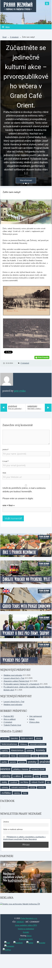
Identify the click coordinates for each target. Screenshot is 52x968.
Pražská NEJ (9, 716)
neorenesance (24, 756)
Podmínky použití (26, 939)
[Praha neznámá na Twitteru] (30, 943)
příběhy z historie (20, 769)
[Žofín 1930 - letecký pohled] (26, 333)
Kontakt (26, 932)
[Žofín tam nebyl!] (25, 211)
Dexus (29, 936)
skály (37, 776)
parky (4, 762)
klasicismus (17, 750)
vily (48, 782)
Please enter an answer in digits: (18, 498)
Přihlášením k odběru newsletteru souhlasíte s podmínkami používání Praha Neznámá (24, 838)
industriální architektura (37, 744)
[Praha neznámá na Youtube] (41, 943)
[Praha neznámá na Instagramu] (9, 946)
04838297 (20, 922)
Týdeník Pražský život (12, 725)
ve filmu (24, 782)
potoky (32, 761)
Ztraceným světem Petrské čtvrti (16, 681)
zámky (17, 793)
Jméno (6, 822)
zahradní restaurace (19, 787)
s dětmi (17, 776)
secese (28, 776)
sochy (44, 776)
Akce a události (10, 719)
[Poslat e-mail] (7, 943)
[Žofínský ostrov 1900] (26, 300)
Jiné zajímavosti (35, 716)
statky (4, 782)
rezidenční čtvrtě (37, 769)
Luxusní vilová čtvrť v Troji (14, 678)
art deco (4, 739)
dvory (38, 738)
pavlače (13, 762)
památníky (43, 756)
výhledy (5, 787)
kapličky (5, 751)
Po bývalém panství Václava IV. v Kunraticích (21, 684)
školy (25, 793)
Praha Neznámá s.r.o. (29, 918)
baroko (14, 738)
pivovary (22, 762)
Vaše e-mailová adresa (13, 829)
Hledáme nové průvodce (13, 675)
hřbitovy (23, 744)
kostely (40, 750)
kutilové (5, 756)
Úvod (4, 37)
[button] (23, 183)
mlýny (13, 756)
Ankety (32, 719)
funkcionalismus (9, 744)
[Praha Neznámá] (18, 6)
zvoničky (41, 787)
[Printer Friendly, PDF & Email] (41, 357)
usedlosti (13, 782)
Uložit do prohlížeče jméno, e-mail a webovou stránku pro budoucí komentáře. (24, 490)
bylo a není (27, 738)
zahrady (32, 787)
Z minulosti (14, 37)
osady (35, 756)
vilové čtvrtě (37, 782)
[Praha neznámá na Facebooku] (18, 943)
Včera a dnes (34, 722)
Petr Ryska (20, 390)
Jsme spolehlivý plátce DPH (26, 925)
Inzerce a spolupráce (26, 929)
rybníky (6, 776)
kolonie (30, 750)
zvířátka (6, 792)
